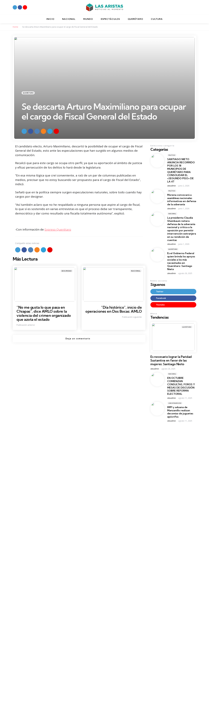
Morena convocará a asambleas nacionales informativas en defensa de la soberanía (181, 199)
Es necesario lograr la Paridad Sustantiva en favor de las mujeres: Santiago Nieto (171, 360)
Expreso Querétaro (58, 229)
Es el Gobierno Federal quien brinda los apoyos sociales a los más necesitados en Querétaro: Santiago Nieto (181, 261)
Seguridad (67, 271)
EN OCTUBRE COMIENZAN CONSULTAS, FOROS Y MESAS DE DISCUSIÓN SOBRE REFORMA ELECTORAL (181, 385)
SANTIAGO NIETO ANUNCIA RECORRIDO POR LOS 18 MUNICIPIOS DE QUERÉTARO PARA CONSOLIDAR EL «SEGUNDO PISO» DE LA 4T (181, 170)
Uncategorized (174, 403)
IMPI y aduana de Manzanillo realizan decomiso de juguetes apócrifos (180, 412)
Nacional (135, 271)
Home (15, 26)
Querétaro (28, 93)
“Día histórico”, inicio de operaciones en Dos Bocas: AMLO (113, 309)
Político (171, 155)
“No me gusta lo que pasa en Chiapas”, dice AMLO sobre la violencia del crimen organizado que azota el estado (44, 313)
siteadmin (171, 185)
